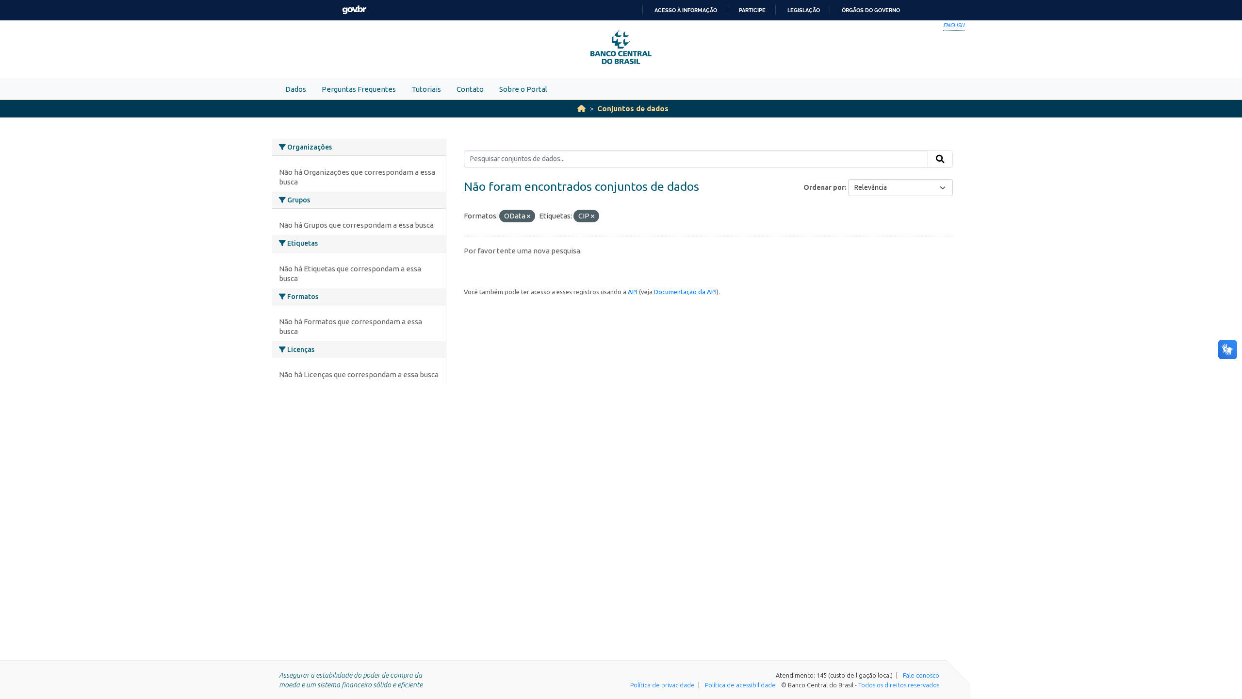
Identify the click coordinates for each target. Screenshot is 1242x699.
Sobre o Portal (523, 89)
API (632, 291)
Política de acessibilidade (740, 685)
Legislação (803, 10)
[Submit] (940, 159)
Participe (752, 10)
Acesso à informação (685, 10)
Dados (295, 89)
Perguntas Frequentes (359, 89)
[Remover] (528, 216)
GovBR (354, 10)
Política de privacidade (662, 685)
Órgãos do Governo (871, 10)
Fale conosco (921, 675)
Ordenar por (824, 187)
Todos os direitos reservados (898, 685)
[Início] (581, 108)
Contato (470, 89)
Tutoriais (426, 89)
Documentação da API (685, 291)
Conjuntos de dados (633, 108)
